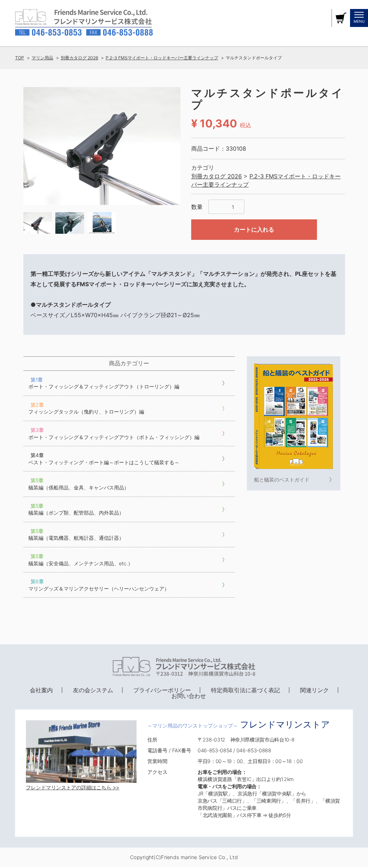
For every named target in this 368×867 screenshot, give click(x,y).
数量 (197, 206)
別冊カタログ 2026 (79, 57)
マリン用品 (42, 57)
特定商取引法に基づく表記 (245, 690)
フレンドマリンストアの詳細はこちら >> (72, 787)
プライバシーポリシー (162, 690)
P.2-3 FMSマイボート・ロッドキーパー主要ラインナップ (162, 57)
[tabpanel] (102, 146)
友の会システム (93, 690)
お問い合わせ (188, 695)
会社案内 (41, 690)
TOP (19, 57)
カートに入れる (254, 229)
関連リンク (314, 690)
